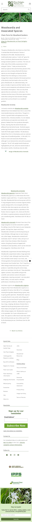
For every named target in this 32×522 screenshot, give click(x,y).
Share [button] (4, 46)
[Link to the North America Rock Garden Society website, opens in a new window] (16, 467)
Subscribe (16, 519)
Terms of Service (21, 397)
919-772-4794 (7, 442)
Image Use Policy (21, 393)
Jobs (18, 346)
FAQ (4, 395)
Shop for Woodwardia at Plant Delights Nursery (14, 42)
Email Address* (9, 417)
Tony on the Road (21, 367)
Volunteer (19, 350)
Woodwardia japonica (8, 193)
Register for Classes (8, 366)
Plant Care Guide (8, 369)
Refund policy (7, 383)
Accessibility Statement (20, 384)
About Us (6, 399)
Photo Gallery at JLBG (21, 372)
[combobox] (16, 10)
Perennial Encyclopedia (20, 378)
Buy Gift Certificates (8, 362)
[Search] (29, 10)
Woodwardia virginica (22, 285)
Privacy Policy (20, 389)
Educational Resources (20, 355)
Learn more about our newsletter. (12, 431)
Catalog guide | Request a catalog (8, 357)
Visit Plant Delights (8, 352)
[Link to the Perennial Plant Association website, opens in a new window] (16, 484)
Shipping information (9, 379)
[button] (2, 4)
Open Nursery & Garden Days (7, 347)
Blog (18, 360)
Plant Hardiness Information (7, 375)
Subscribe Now (16, 425)
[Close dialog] (30, 488)
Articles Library (21, 363)
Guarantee (6, 387)
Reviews (5, 391)
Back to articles (17, 331)
